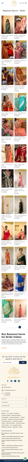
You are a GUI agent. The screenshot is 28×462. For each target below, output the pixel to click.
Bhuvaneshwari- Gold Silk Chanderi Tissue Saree (12, 434)
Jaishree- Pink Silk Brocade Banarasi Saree (12, 436)
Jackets (22, 417)
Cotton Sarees (5, 425)
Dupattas (16, 413)
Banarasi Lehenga (19, 419)
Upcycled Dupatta (14, 417)
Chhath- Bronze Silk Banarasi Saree (10, 456)
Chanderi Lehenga (6, 421)
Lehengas (10, 419)
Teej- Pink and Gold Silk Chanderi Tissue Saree (11, 450)
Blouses (3, 413)
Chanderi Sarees (20, 423)
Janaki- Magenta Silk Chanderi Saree (11, 438)
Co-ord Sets (10, 413)
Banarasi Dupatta (16, 415)
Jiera (2, 443)
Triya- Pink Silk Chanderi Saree (9, 447)
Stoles (20, 427)
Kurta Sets (4, 419)
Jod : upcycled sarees (15, 425)
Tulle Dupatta (4, 417)
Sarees (3, 423)
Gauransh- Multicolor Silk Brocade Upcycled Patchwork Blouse (12, 453)
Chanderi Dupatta (6, 415)
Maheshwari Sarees (6, 427)
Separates (15, 427)
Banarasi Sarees (10, 423)
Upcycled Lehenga (17, 421)
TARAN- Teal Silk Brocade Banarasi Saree (12, 445)
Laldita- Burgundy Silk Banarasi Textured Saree (11, 441)
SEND (23, 362)
